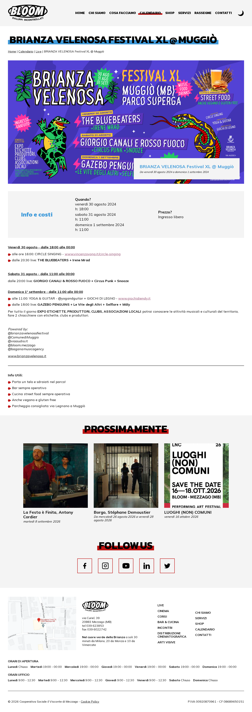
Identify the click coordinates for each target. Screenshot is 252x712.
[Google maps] (42, 649)
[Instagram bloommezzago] (105, 565)
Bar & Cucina (168, 622)
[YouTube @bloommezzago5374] (126, 565)
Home (80, 13)
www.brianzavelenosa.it (27, 356)
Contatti (223, 13)
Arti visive (166, 642)
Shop (170, 13)
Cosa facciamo (122, 13)
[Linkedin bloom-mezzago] (146, 565)
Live (38, 51)
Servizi (184, 13)
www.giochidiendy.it (134, 298)
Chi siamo (97, 13)
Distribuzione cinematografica (172, 634)
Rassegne (203, 13)
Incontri (165, 628)
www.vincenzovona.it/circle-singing (93, 254)
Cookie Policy (90, 701)
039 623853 (95, 625)
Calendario (25, 51)
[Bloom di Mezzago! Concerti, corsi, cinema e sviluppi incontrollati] (28, 13)
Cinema (163, 611)
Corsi (162, 616)
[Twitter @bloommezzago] (167, 565)
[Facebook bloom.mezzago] (84, 565)
